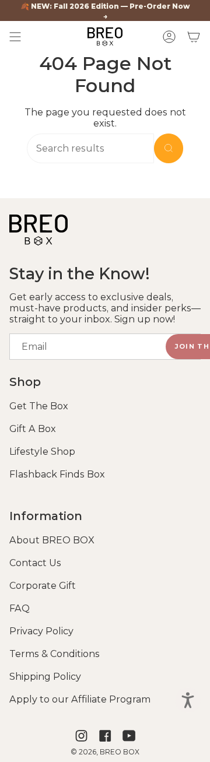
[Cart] (194, 36)
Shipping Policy (45, 676)
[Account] (169, 36)
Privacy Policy (41, 631)
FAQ (19, 608)
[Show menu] (15, 36)
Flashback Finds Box (57, 474)
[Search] (168, 148)
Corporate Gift (42, 585)
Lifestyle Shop (42, 451)
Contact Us (35, 562)
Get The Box (38, 406)
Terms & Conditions (54, 653)
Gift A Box (32, 428)
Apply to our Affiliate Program (79, 699)
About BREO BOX (51, 540)
